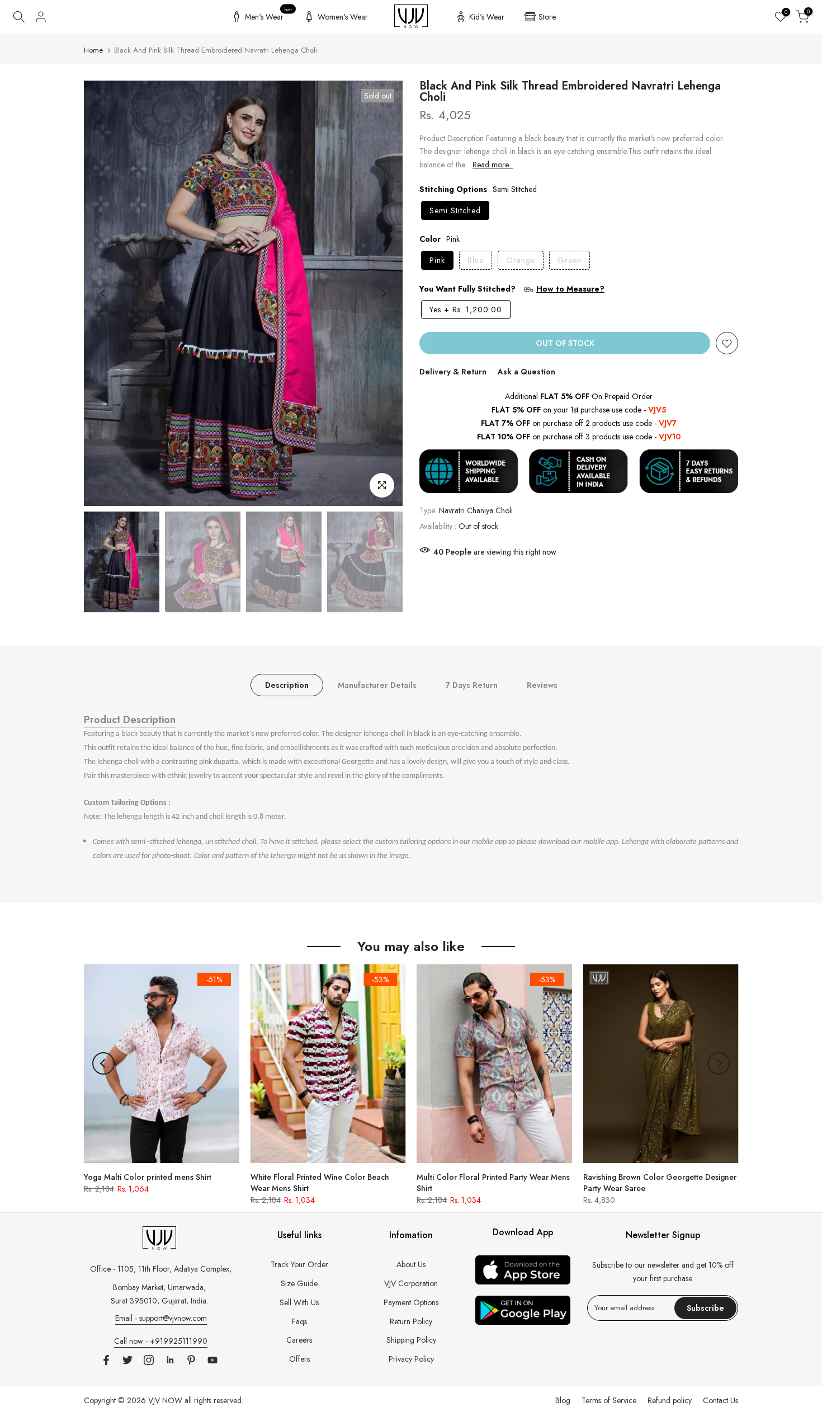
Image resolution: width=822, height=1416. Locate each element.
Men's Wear (268, 15)
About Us (411, 1264)
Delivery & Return (452, 372)
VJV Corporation (411, 1283)
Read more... (493, 165)
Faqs (299, 1321)
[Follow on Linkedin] (170, 1360)
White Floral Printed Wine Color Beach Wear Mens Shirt (320, 1182)
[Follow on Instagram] (149, 1360)
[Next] (383, 293)
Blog (562, 1400)
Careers (299, 1339)
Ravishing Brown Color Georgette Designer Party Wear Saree (659, 1182)
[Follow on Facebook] (106, 1360)
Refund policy (670, 1400)
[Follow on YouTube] (212, 1360)
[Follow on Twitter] (127, 1360)
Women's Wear (343, 16)
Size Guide (299, 1283)
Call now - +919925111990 (160, 1341)
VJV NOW (165, 1400)
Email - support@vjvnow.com (161, 1318)
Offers (299, 1359)
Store (547, 16)
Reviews (542, 685)
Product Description (130, 719)
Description (287, 685)
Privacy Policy (411, 1359)
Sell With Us (299, 1302)
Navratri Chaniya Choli (476, 510)
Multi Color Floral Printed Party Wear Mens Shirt (493, 1182)
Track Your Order (299, 1264)
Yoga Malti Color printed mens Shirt (147, 1176)
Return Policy (411, 1321)
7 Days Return (472, 685)
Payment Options (411, 1302)
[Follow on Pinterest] (191, 1360)
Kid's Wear (486, 16)
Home (93, 50)
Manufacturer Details (377, 685)
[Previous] (103, 293)
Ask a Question (526, 372)
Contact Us (720, 1400)
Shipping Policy (411, 1339)
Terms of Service (609, 1400)
